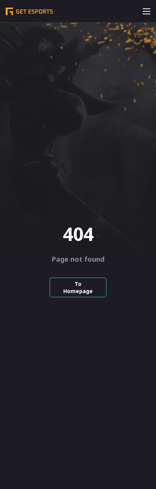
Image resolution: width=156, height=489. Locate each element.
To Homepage (78, 287)
